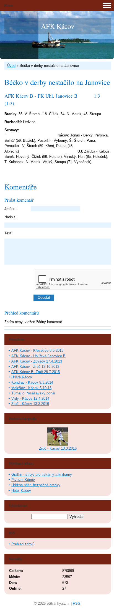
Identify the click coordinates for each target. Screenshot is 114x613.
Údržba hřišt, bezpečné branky (35, 485)
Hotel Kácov (21, 490)
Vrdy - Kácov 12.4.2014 (30, 398)
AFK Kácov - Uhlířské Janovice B (38, 356)
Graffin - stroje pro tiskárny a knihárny (41, 474)
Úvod (11, 66)
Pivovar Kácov (23, 480)
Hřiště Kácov (21, 377)
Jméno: (10, 209)
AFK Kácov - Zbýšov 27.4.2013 (36, 361)
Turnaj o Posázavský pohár (33, 393)
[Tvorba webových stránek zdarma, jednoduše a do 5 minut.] (69, 604)
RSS (76, 603)
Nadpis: (10, 217)
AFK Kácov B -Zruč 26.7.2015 (35, 372)
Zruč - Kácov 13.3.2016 (30, 404)
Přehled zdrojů (22, 544)
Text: (8, 233)
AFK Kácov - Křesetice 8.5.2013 (37, 350)
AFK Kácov (57, 26)
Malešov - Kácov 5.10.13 (31, 388)
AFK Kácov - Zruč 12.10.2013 (35, 366)
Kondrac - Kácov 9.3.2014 (32, 382)
